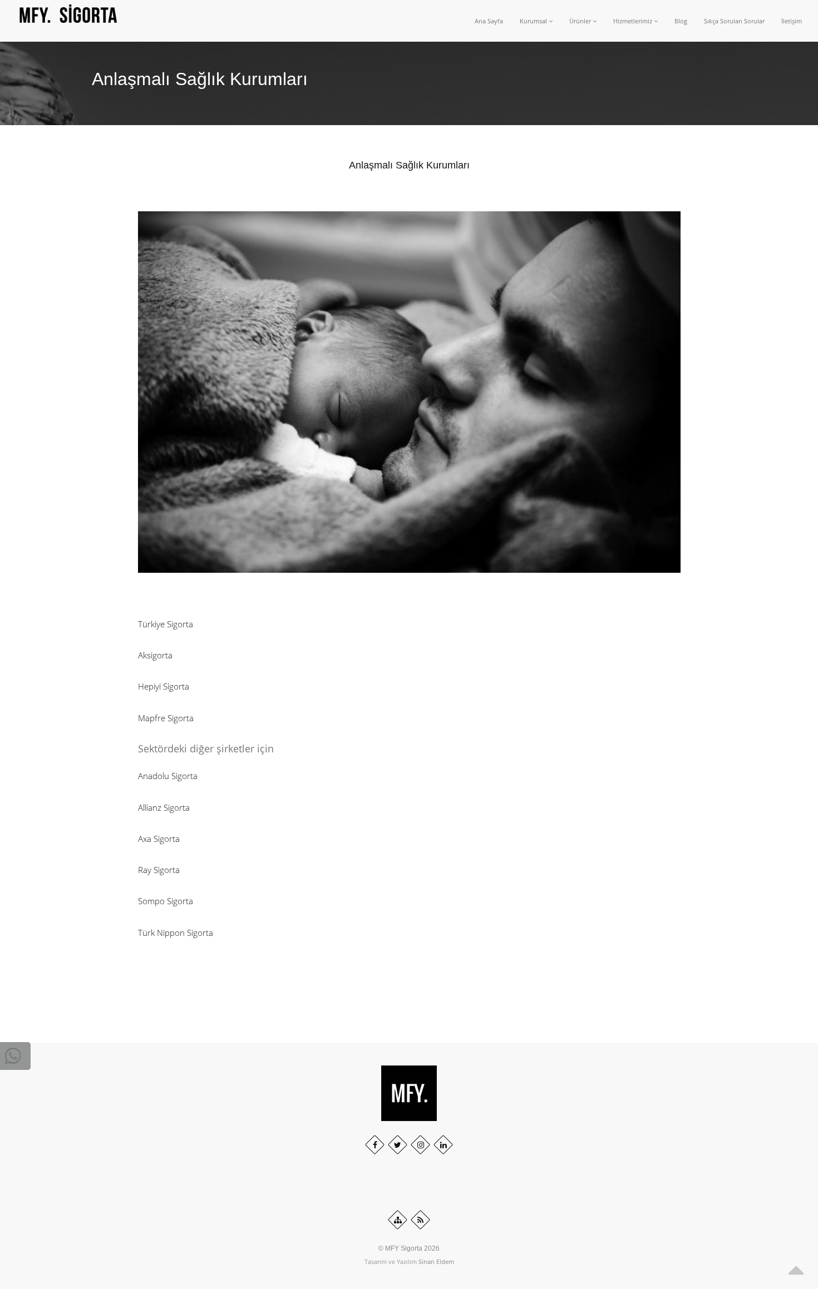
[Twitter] (398, 1145)
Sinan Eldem (436, 1261)
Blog (680, 21)
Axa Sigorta (159, 838)
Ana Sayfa (489, 21)
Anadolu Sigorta (168, 775)
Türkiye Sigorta (165, 623)
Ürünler (581, 21)
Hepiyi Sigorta (163, 686)
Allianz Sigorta (164, 807)
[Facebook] (375, 1145)
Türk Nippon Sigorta (175, 932)
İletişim (791, 21)
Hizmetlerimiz (633, 21)
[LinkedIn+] (443, 1145)
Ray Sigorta (159, 869)
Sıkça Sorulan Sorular (734, 21)
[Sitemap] (398, 1220)
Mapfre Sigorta (166, 717)
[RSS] (420, 1220)
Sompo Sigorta (165, 900)
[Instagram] (420, 1145)
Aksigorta (155, 655)
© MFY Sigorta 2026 (409, 1248)
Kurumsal (534, 21)
